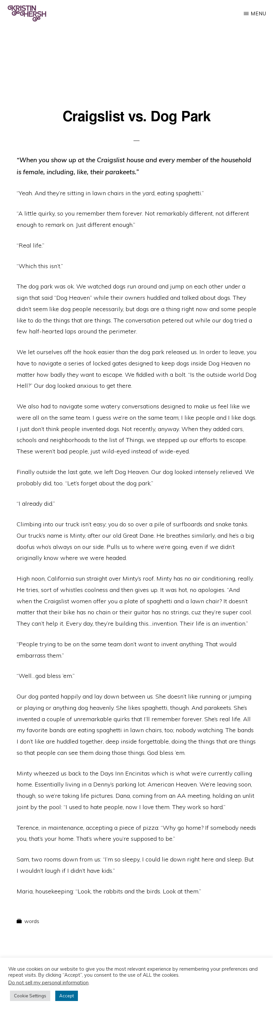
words (31, 921)
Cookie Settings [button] (30, 995)
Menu (258, 13)
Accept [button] (66, 995)
